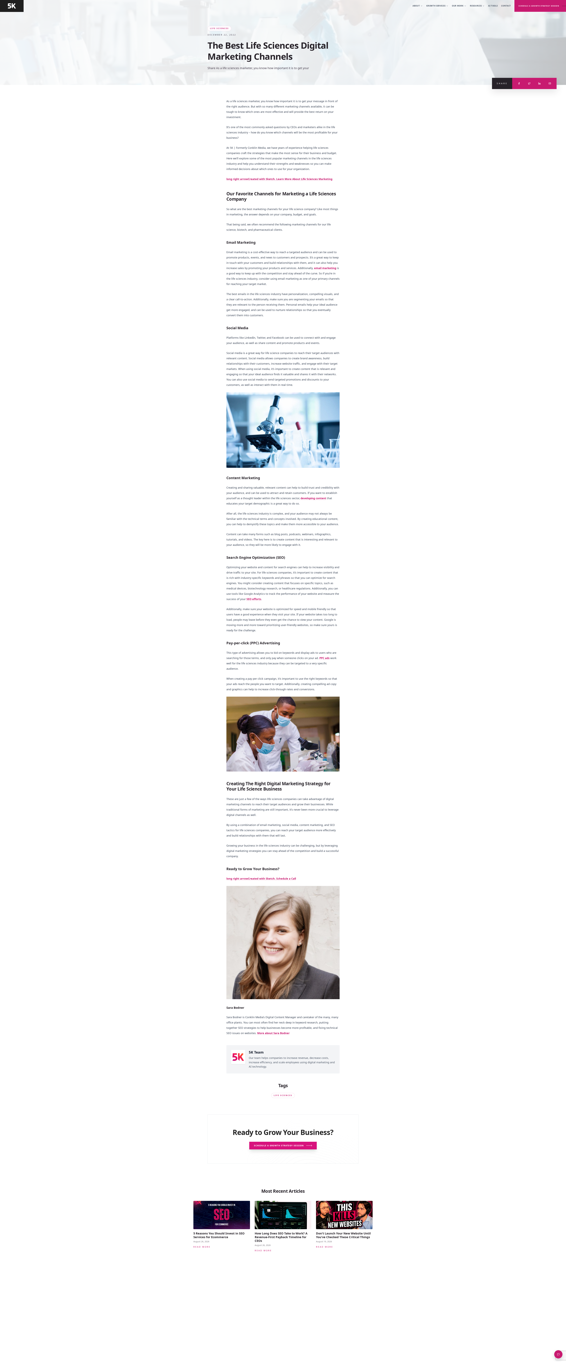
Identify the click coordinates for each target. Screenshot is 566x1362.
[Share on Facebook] (519, 83)
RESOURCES (476, 5)
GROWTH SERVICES (435, 5)
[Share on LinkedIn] (539, 83)
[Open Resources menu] (483, 6)
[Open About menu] (421, 6)
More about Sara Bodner (273, 1033)
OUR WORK (457, 5)
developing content (313, 498)
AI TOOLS (493, 5)
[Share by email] (549, 83)
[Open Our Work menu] (465, 6)
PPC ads (324, 658)
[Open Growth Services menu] (447, 6)
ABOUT (416, 5)
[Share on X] (529, 83)
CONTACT (506, 5)
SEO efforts (253, 599)
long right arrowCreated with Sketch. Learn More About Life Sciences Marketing (279, 179)
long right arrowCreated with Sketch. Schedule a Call (261, 878)
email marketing (325, 268)
